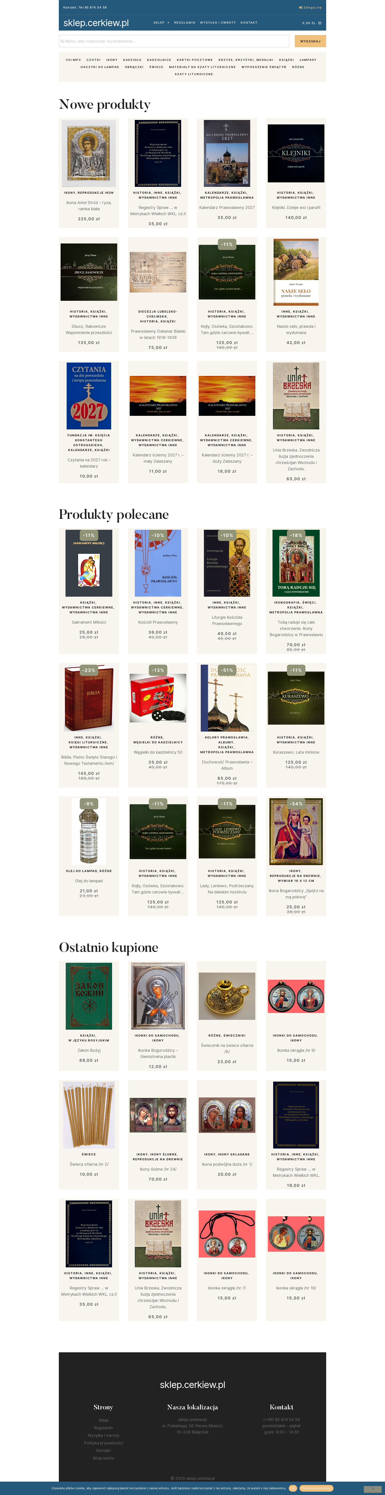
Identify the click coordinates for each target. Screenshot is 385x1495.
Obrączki (134, 67)
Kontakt (249, 22)
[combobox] (174, 41)
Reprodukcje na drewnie (295, 876)
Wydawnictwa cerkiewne (156, 440)
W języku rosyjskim (88, 1040)
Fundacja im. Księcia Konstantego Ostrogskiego (89, 440)
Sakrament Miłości (89, 622)
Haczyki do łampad (100, 67)
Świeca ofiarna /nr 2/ (89, 1164)
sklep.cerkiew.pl (96, 22)
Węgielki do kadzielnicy (158, 742)
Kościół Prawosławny (158, 622)
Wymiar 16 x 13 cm (296, 881)
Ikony (112, 60)
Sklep (159, 22)
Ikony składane (234, 1154)
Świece (156, 67)
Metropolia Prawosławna (227, 197)
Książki (286, 60)
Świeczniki (234, 1035)
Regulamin (185, 22)
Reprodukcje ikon (96, 192)
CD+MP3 (73, 60)
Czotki (93, 60)
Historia (142, 192)
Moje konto (103, 1458)
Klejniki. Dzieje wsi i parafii (296, 207)
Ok (293, 1488)
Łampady (308, 60)
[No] (373, 1489)
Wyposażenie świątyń (264, 67)
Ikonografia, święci (295, 602)
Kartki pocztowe (195, 60)
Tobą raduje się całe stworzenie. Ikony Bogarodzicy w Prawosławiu (296, 628)
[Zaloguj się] (300, 7)
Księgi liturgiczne (88, 742)
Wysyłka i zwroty (218, 22)
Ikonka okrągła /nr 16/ (296, 1288)
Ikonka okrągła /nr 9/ (296, 1050)
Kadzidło (132, 60)
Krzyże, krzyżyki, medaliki (246, 60)
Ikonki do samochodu (157, 1035)
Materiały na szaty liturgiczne (202, 67)
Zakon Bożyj (89, 1050)
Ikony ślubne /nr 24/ (158, 1169)
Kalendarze (217, 192)
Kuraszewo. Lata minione (296, 752)
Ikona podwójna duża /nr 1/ (227, 1164)
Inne (158, 192)
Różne (298, 67)
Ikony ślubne (163, 1154)
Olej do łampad (81, 871)
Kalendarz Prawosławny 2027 (227, 207)
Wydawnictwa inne (158, 197)
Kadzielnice (159, 60)
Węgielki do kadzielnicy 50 (158, 752)
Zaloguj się (312, 7)
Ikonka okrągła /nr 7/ (227, 1288)
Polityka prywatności (103, 1443)
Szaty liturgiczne (194, 74)
